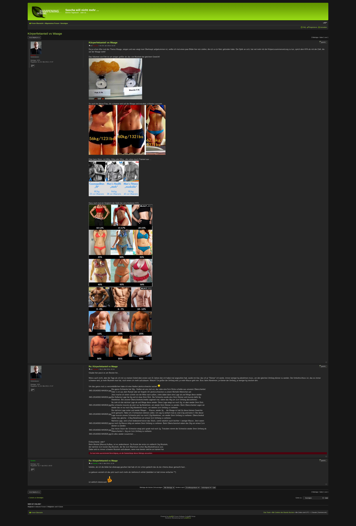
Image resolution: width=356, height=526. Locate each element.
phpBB (171, 516)
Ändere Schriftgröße (325, 23)
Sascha (95, 45)
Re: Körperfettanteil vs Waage (103, 366)
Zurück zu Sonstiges (36, 497)
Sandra (95, 463)
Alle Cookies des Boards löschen (283, 512)
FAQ (304, 27)
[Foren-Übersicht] (46, 11)
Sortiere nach (180, 487)
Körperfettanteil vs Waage (45, 33)
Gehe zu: (299, 498)
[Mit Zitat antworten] (323, 42)
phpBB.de (187, 518)
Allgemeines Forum (52, 23)
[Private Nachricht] (33, 65)
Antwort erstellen (33, 37)
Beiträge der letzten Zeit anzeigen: (151, 487)
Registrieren (313, 27)
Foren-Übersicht (37, 23)
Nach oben (326, 362)
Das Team (267, 512)
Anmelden (323, 27)
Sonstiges (64, 23)
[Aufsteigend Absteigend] (208, 487)
